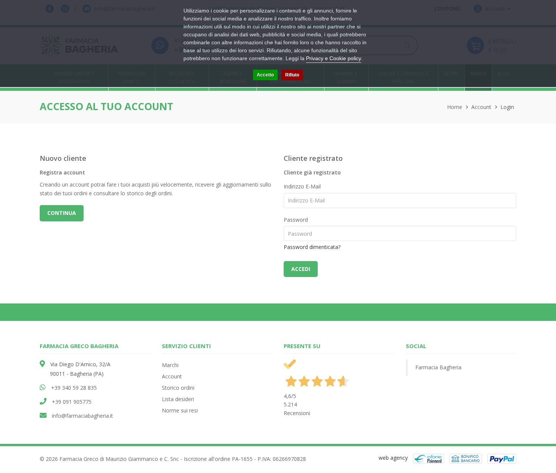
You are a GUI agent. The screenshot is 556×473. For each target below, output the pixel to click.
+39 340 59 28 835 (74, 387)
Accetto (265, 75)
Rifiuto (292, 75)
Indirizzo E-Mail (302, 186)
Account (481, 106)
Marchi (170, 365)
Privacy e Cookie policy (333, 58)
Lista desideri (178, 399)
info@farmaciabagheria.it (82, 415)
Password (296, 219)
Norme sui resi (180, 410)
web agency (393, 457)
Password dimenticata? (312, 247)
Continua (61, 212)
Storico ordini (178, 387)
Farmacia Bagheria (438, 367)
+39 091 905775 (72, 401)
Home (454, 106)
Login (507, 106)
